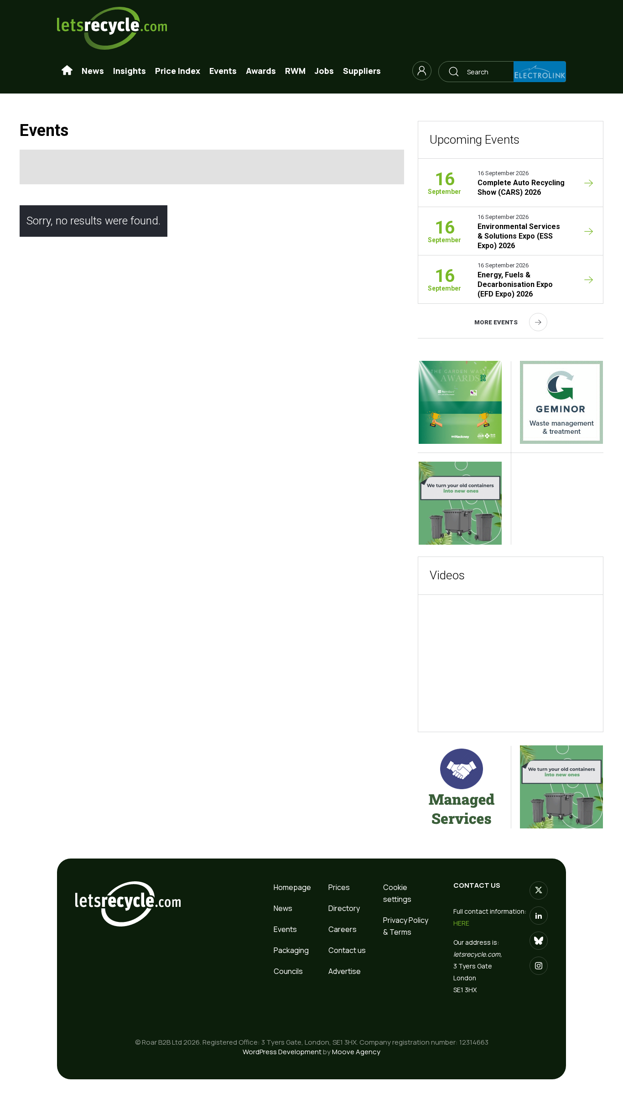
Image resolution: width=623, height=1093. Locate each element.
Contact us (347, 950)
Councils (288, 971)
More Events (496, 322)
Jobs (324, 70)
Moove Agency (356, 1052)
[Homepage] (67, 71)
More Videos (543, 710)
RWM (295, 70)
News (93, 70)
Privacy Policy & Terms (405, 926)
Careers (342, 929)
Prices (339, 887)
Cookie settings (397, 893)
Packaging (291, 950)
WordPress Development (282, 1052)
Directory (344, 908)
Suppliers (362, 70)
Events (223, 70)
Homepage (292, 887)
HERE (461, 923)
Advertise (344, 971)
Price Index (177, 70)
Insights (129, 70)
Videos (447, 575)
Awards (261, 70)
